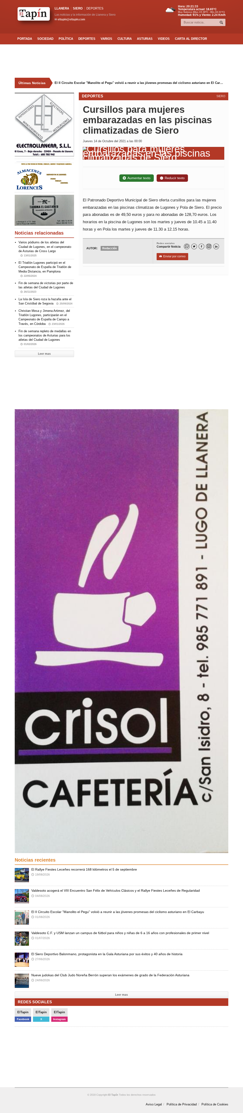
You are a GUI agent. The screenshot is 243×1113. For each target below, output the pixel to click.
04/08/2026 (40, 896)
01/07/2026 (40, 938)
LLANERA (62, 8)
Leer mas (44, 353)
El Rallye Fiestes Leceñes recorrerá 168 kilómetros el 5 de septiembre (84, 869)
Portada (24, 39)
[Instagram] (208, 246)
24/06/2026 (40, 980)
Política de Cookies (214, 1104)
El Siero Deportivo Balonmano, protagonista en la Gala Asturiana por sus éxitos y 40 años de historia (106, 954)
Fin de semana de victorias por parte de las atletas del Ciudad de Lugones (46, 287)
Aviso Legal (154, 1104)
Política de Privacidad (182, 1104)
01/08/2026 (40, 917)
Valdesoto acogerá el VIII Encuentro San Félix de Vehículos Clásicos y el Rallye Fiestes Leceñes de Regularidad (115, 890)
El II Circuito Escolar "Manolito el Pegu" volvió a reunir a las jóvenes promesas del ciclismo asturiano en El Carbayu (136, 83)
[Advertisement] (121, 61)
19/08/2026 (40, 874)
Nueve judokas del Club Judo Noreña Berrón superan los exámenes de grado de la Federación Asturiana (110, 975)
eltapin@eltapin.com (71, 19)
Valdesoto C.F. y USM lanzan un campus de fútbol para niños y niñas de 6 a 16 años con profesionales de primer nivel (120, 933)
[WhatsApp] (186, 246)
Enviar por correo (172, 256)
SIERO (78, 8)
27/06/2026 (40, 959)
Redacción (109, 248)
